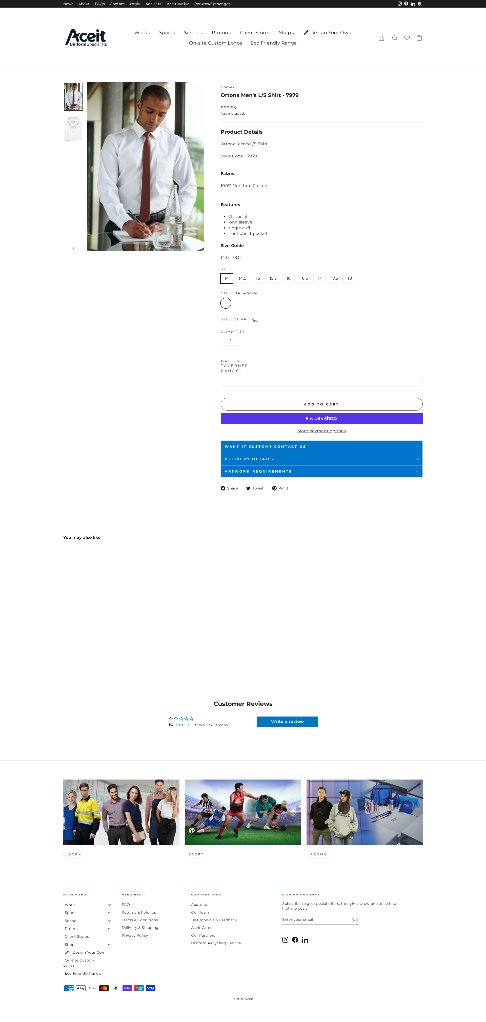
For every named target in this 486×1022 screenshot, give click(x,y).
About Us (199, 905)
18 (350, 278)
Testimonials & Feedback (214, 920)
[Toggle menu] (109, 905)
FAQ (126, 905)
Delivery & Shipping (140, 928)
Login (135, 4)
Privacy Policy (135, 935)
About (84, 4)
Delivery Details (249, 459)
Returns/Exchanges (212, 4)
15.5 (273, 278)
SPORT (196, 854)
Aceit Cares (201, 928)
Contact (117, 4)
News (68, 4)
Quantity (233, 332)
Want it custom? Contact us (265, 446)
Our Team (200, 912)
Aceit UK (154, 4)
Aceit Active (178, 4)
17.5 (334, 278)
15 (258, 278)
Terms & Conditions (140, 920)
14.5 (243, 278)
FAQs (100, 4)
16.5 (304, 278)
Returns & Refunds (139, 912)
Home (226, 87)
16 (289, 278)
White (226, 303)
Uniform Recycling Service (216, 943)
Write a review (287, 721)
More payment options (321, 430)
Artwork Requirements (258, 471)
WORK (75, 854)
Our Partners (203, 935)
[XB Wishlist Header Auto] (407, 38)
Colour (239, 293)
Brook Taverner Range (235, 366)
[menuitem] (142, 33)
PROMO (318, 854)
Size (226, 269)
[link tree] (419, 4)
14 (227, 278)
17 (319, 278)
